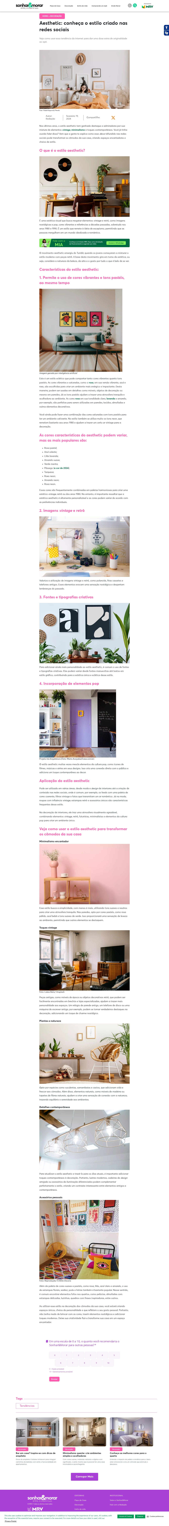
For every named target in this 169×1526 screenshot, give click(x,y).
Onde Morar (115, 6)
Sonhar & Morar (29, 3)
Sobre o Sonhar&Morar (119, 1500)
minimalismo (78, 130)
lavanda (111, 399)
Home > (46, 16)
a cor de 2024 (61, 468)
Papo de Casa (55, 6)
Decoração (69, 6)
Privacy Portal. (11, 1521)
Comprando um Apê (99, 6)
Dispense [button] (140, 1516)
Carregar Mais (84, 1476)
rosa (91, 383)
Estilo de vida (82, 6)
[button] (155, 1516)
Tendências (27, 1406)
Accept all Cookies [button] (125, 1516)
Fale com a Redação (118, 1505)
